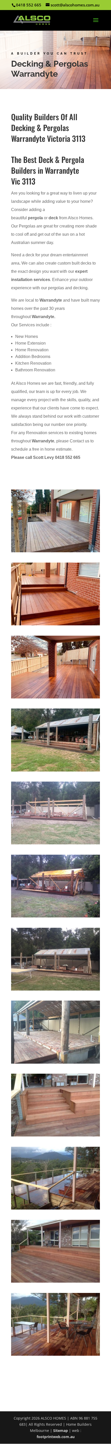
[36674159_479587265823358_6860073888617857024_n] (55, 1282)
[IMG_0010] (55, 552)
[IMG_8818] (55, 990)
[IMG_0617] (55, 698)
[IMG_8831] (55, 1063)
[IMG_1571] (55, 771)
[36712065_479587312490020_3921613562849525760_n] (55, 1136)
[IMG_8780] (55, 917)
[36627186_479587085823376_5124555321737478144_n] (55, 1355)
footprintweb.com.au (56, 1436)
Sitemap (60, 1430)
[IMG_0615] (55, 625)
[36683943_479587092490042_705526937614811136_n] (55, 1209)
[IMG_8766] (55, 844)
